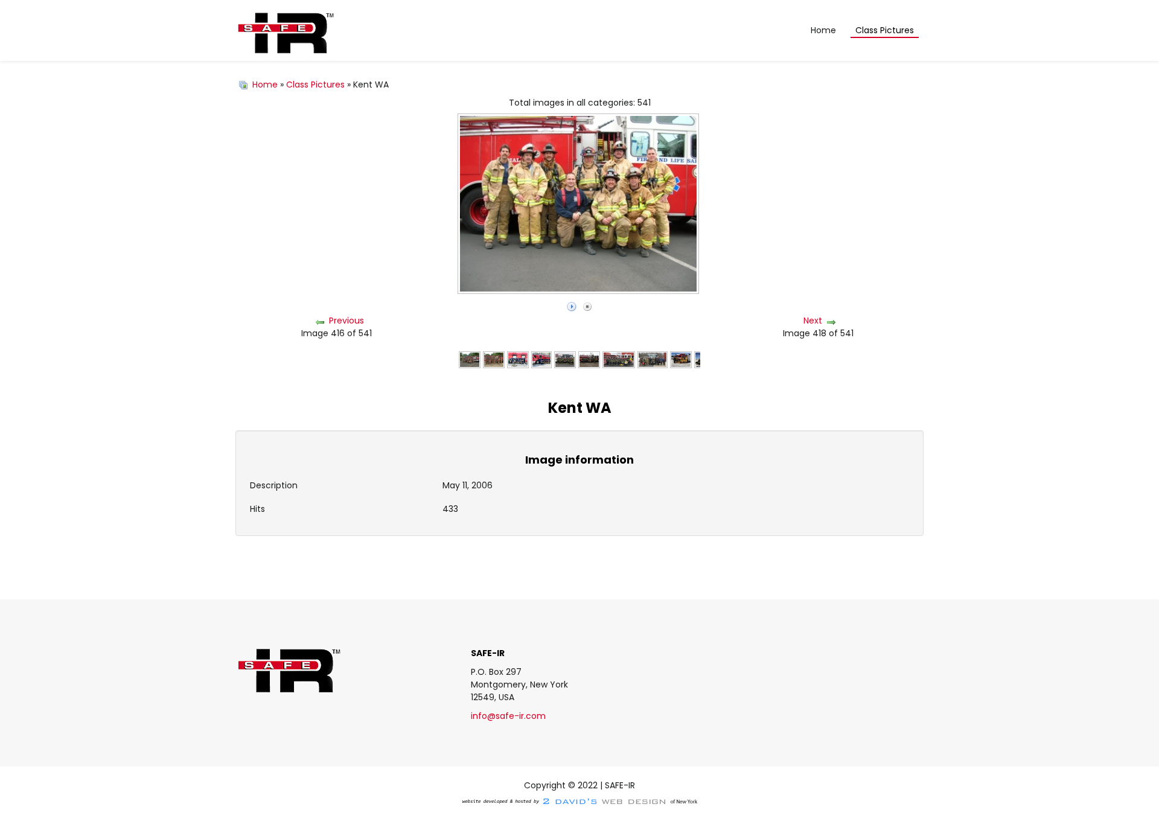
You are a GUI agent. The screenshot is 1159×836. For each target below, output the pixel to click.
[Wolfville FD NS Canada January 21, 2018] (681, 359)
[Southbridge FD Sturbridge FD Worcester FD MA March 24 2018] (652, 359)
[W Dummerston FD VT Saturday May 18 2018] (494, 359)
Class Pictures (315, 84)
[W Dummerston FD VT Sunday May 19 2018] (470, 359)
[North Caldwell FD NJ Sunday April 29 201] (565, 359)
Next (812, 320)
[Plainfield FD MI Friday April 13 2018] (589, 359)
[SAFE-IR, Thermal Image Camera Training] (285, 31)
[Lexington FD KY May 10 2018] (541, 359)
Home (265, 84)
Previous (346, 320)
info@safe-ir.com (508, 716)
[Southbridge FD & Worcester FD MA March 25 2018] (619, 359)
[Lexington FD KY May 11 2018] (518, 359)
